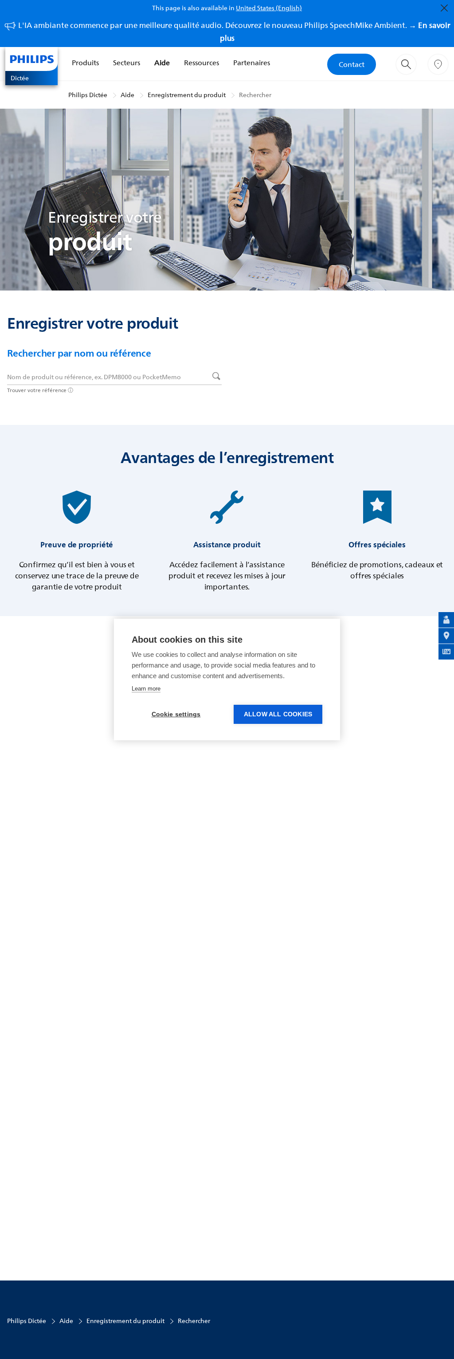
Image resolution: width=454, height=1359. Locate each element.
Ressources (201, 62)
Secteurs (126, 62)
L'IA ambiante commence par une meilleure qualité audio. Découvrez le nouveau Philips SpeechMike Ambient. (234, 31)
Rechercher (255, 94)
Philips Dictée (87, 94)
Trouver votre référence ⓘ (40, 390)
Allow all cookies (278, 714)
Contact (351, 64)
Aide (162, 62)
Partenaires (251, 62)
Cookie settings (176, 714)
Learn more (146, 688)
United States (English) (269, 7)
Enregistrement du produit (187, 94)
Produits (85, 62)
